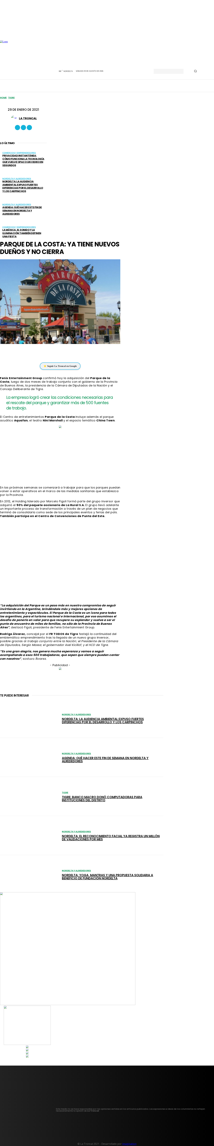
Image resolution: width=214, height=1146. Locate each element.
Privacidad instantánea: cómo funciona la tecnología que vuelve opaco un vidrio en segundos (23, 160)
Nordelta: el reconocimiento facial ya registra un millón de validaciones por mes (111, 837)
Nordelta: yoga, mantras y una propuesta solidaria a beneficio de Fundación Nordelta (107, 876)
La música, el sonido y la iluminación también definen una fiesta (21, 233)
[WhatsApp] (58, 353)
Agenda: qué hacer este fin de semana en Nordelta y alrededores (22, 211)
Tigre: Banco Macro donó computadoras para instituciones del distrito (102, 798)
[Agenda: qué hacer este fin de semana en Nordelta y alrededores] (29, 757)
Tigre (11, 97)
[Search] (195, 71)
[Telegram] (67, 353)
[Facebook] (17, 127)
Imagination (129, 1144)
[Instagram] (23, 127)
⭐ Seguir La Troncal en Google (60, 366)
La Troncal (28, 118)
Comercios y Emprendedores (19, 153)
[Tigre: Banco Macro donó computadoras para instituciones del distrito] (29, 796)
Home (3, 97)
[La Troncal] (15, 118)
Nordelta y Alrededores (16, 178)
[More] (79, 353)
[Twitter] (29, 127)
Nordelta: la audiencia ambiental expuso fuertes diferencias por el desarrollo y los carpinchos (22, 186)
